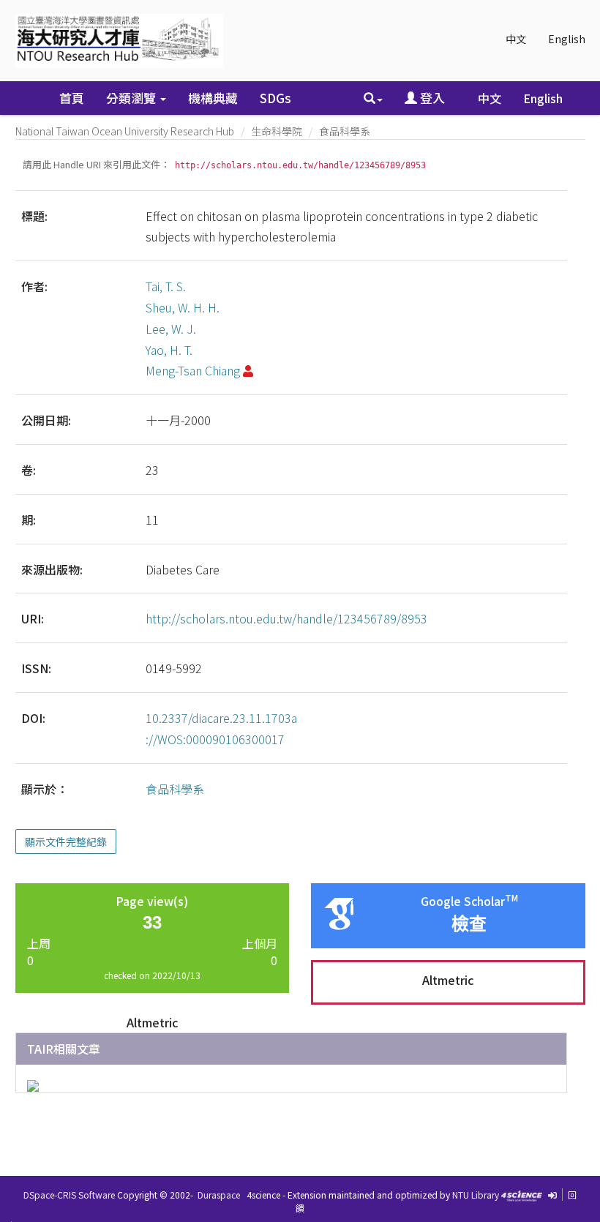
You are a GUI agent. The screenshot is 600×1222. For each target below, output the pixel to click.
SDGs (275, 98)
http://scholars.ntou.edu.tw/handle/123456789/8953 (286, 618)
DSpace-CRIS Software (69, 1194)
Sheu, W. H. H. (183, 307)
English (566, 38)
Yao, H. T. (169, 350)
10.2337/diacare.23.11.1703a (221, 718)
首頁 (71, 98)
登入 (431, 98)
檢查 (469, 924)
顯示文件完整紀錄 (66, 841)
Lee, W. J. (171, 328)
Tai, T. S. (166, 286)
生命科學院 (276, 131)
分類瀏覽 (132, 98)
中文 (516, 38)
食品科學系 (344, 131)
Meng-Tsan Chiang (193, 370)
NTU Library (475, 1194)
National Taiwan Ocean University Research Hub (124, 131)
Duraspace (219, 1194)
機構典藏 (213, 98)
